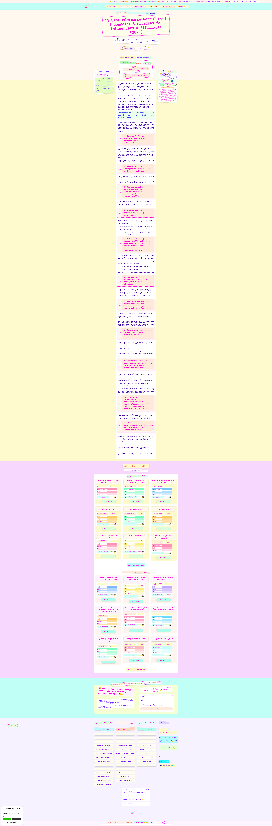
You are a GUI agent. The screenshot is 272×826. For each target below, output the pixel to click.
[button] (112, 7)
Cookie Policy (160, 705)
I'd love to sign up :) (156, 709)
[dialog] (12, 815)
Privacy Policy (154, 705)
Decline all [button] (17, 819)
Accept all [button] (7, 819)
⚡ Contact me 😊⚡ (164, 761)
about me (161, 76)
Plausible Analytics (168, 737)
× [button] (21, 807)
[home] (90, 6)
